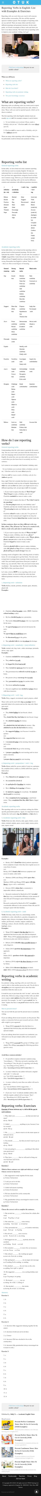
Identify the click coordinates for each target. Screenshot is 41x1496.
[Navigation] (2, 2)
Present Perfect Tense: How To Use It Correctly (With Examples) (26, 1437)
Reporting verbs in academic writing (17, 92)
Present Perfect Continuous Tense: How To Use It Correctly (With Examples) (26, 1424)
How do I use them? (12, 88)
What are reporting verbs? (14, 81)
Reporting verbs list (12, 84)
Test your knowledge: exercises (15, 96)
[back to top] (36, 1491)
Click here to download (16, 67)
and (9, 118)
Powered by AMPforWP (7, 1492)
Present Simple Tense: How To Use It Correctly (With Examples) (26, 1464)
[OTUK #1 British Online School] (21, 1)
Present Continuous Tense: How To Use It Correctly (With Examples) (26, 1450)
